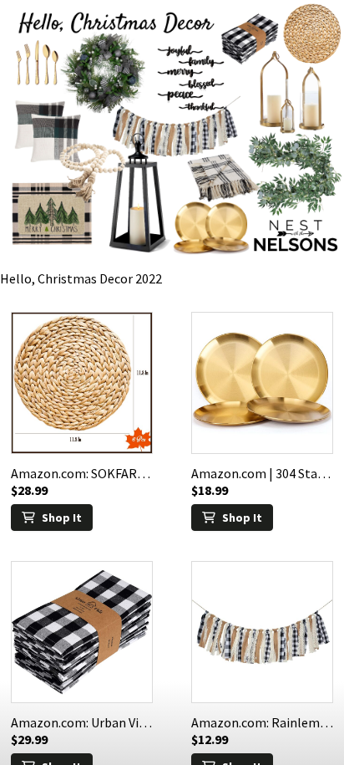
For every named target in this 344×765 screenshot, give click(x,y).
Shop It (62, 517)
